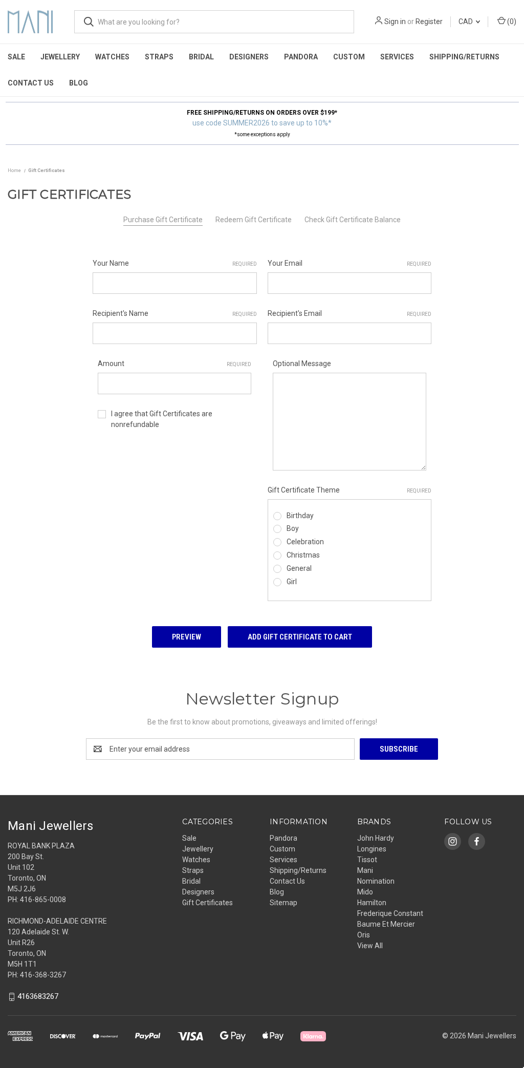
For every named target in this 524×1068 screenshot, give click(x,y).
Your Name (175, 263)
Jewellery (60, 57)
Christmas (303, 555)
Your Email (350, 263)
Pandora (301, 57)
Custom (349, 57)
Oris (363, 935)
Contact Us (31, 83)
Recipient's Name (175, 313)
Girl (292, 582)
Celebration (305, 542)
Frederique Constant (390, 913)
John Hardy (375, 838)
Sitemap (283, 903)
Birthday (300, 515)
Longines (371, 849)
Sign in (395, 21)
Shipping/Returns (464, 57)
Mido (365, 892)
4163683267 (37, 996)
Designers (249, 57)
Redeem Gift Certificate (253, 220)
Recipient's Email (350, 313)
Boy (293, 528)
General (299, 568)
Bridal (201, 57)
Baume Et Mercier (386, 924)
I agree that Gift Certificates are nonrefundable (161, 419)
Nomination (376, 881)
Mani (365, 870)
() (511, 21)
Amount (174, 363)
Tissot (367, 860)
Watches (112, 57)
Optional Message (302, 363)
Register (429, 21)
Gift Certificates (207, 903)
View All (370, 946)
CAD (466, 21)
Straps (159, 57)
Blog (78, 83)
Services (397, 57)
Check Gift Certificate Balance (352, 220)
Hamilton (371, 903)
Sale (16, 57)
